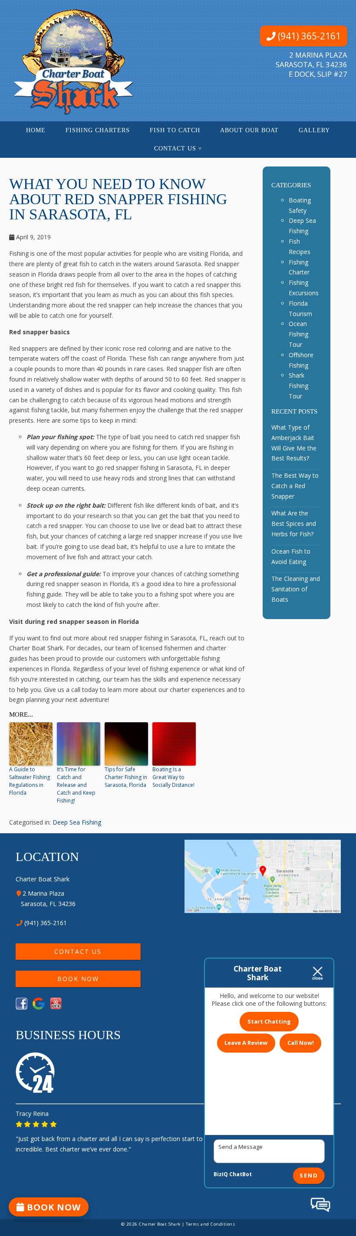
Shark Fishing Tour (298, 385)
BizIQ (221, 1174)
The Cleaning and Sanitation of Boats (295, 588)
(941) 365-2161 (308, 36)
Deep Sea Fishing (77, 822)
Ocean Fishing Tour (298, 334)
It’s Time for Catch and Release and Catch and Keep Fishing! (76, 785)
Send (309, 1176)
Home (36, 130)
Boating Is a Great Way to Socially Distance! (173, 777)
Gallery (314, 130)
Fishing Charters (98, 130)
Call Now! (300, 1043)
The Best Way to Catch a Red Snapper (295, 485)
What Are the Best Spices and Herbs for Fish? (293, 523)
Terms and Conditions (210, 1224)
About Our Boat (249, 130)
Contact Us (175, 148)
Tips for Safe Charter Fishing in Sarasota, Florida (126, 777)
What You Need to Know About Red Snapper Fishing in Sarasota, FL (118, 199)
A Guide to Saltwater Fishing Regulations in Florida (29, 781)
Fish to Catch (175, 130)
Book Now (78, 979)
